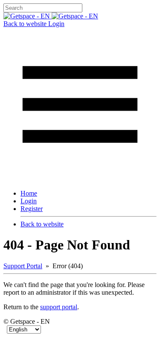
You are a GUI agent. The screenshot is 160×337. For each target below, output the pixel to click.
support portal (58, 307)
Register (31, 208)
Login (56, 23)
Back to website (25, 23)
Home (28, 193)
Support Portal (22, 266)
